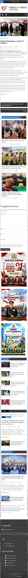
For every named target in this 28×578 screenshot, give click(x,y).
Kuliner (3, 417)
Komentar (3, 214)
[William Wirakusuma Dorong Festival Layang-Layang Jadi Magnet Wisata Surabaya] (5, 498)
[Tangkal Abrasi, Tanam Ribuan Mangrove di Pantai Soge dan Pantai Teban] (5, 383)
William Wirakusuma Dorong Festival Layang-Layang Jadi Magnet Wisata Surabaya (17, 499)
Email (2, 234)
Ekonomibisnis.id (11, 565)
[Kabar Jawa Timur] (2, 15)
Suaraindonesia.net (11, 560)
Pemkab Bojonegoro (13, 48)
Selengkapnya (4, 437)
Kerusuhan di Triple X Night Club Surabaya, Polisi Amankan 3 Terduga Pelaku (18, 365)
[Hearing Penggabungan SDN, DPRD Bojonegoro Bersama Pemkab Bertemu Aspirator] (14, 181)
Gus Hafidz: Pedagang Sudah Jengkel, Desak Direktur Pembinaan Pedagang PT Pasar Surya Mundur (13, 422)
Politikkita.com (10, 563)
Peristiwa (8, 417)
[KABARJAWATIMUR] (7, 529)
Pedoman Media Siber (9, 546)
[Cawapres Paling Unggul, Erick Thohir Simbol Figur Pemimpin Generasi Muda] (5, 392)
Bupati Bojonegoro (5, 48)
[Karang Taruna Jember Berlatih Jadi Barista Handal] (14, 129)
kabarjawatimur (14, 144)
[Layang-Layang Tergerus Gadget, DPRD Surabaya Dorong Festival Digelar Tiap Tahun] (14, 464)
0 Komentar (19, 46)
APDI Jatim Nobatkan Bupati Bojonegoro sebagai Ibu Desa (14, 110)
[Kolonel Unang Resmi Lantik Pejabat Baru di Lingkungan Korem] (5, 373)
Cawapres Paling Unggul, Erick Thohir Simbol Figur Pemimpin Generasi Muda (18, 393)
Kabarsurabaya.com (12, 558)
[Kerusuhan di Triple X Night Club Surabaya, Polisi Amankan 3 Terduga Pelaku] (5, 364)
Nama (2, 228)
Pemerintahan (3, 34)
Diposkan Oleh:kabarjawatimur (8, 46)
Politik (9, 34)
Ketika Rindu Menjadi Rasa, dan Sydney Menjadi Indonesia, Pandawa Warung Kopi (18, 443)
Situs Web (3, 239)
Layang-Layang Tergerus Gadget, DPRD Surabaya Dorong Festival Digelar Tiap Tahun (12, 478)
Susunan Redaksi (8, 543)
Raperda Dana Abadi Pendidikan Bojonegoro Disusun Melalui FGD (12, 104)
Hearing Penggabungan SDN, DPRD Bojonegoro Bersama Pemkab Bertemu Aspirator (12, 194)
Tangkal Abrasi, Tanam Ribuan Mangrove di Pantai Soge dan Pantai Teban (18, 383)
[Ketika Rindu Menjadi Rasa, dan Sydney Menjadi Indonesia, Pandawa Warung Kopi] (5, 442)
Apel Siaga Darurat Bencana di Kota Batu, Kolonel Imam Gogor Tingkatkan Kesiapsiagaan (18, 402)
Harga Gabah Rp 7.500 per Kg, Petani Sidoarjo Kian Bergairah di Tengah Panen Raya (13, 167)
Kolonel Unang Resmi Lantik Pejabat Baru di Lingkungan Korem (17, 374)
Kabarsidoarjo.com (11, 555)
